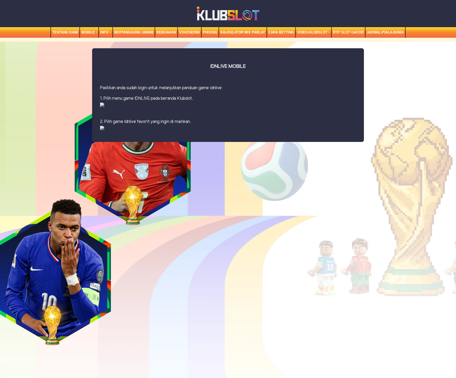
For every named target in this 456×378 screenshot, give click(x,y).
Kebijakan (166, 32)
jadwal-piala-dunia (385, 32)
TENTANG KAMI (65, 32)
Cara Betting (281, 32)
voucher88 (189, 32)
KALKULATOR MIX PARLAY (242, 32)
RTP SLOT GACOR (348, 32)
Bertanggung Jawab (133, 32)
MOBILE (88, 32)
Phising (210, 32)
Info (104, 32)
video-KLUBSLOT (312, 32)
